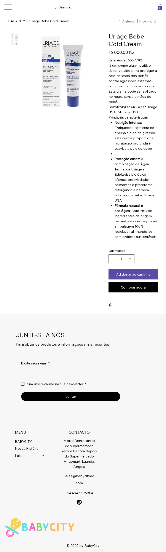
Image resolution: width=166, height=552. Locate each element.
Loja (18, 455)
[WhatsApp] (111, 305)
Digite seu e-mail (35, 363)
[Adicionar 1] (130, 258)
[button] (159, 7)
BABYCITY (23, 441)
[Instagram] (79, 502)
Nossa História (26, 448)
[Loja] (43, 455)
